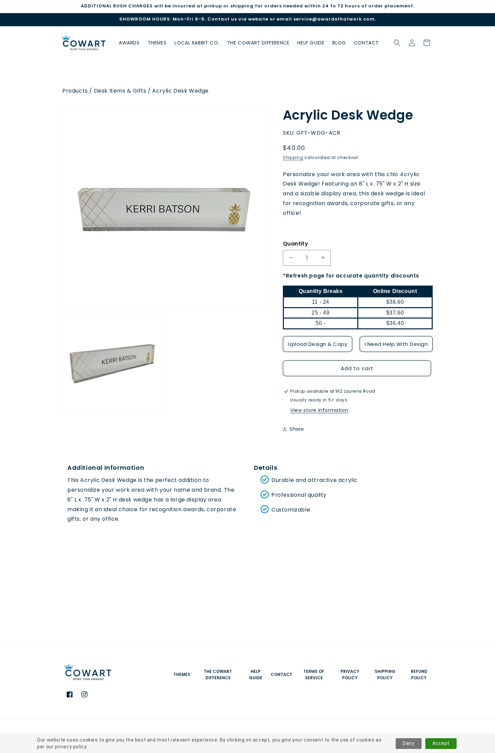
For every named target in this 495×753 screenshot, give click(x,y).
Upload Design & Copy (317, 344)
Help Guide (255, 674)
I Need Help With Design (396, 344)
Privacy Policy (349, 674)
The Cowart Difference (218, 674)
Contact (281, 674)
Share (297, 429)
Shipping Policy (385, 674)
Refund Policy (419, 674)
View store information (319, 410)
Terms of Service (313, 674)
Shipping (293, 157)
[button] (397, 42)
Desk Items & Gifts (120, 91)
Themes (181, 674)
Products (75, 91)
